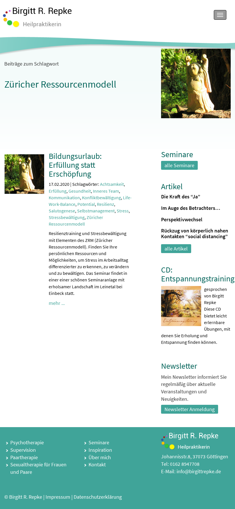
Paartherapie (24, 457)
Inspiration (100, 450)
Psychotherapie (27, 442)
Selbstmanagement (96, 211)
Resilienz (105, 204)
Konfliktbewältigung (101, 197)
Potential (86, 204)
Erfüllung (57, 191)
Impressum (58, 497)
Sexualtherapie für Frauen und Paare (38, 468)
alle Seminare (179, 165)
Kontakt (97, 464)
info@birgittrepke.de (199, 471)
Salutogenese (62, 211)
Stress (123, 211)
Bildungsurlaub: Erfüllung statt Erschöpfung (75, 165)
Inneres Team (106, 191)
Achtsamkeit (112, 184)
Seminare (99, 442)
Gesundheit (79, 191)
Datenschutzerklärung (98, 497)
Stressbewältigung (67, 217)
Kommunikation (64, 197)
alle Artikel (176, 248)
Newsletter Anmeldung (189, 409)
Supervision (23, 450)
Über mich (100, 457)
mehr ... (57, 303)
